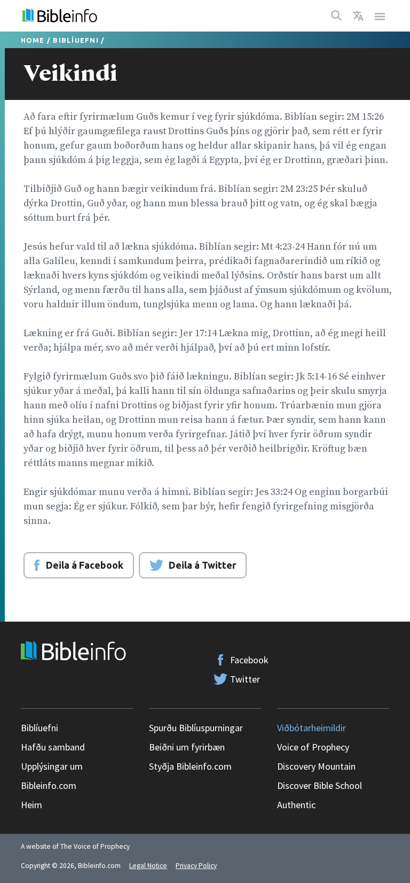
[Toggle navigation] (380, 16)
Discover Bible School (319, 785)
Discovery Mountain (316, 766)
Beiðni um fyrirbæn (187, 747)
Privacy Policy (196, 865)
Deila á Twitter (202, 565)
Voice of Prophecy (313, 747)
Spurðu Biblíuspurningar (196, 728)
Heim (31, 805)
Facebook (249, 660)
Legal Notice (148, 865)
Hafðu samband (53, 747)
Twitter (245, 679)
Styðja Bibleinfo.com (190, 766)
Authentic (296, 805)
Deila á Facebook (84, 565)
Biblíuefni (76, 40)
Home (33, 40)
